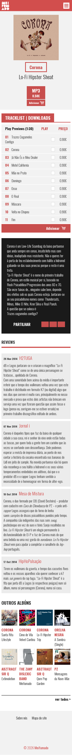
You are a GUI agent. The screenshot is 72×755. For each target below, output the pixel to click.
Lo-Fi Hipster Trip (44, 637)
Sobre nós (21, 717)
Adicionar (34, 103)
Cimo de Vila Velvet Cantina (27, 637)
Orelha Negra (59, 632)
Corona (7, 629)
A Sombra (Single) (59, 642)
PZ (56, 669)
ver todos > (63, 699)
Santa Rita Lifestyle (7, 637)
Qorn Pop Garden (42, 681)
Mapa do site (39, 717)
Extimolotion (8, 678)
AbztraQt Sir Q (9, 671)
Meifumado (25, 683)
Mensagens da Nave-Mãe (61, 676)
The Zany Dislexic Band (25, 674)
